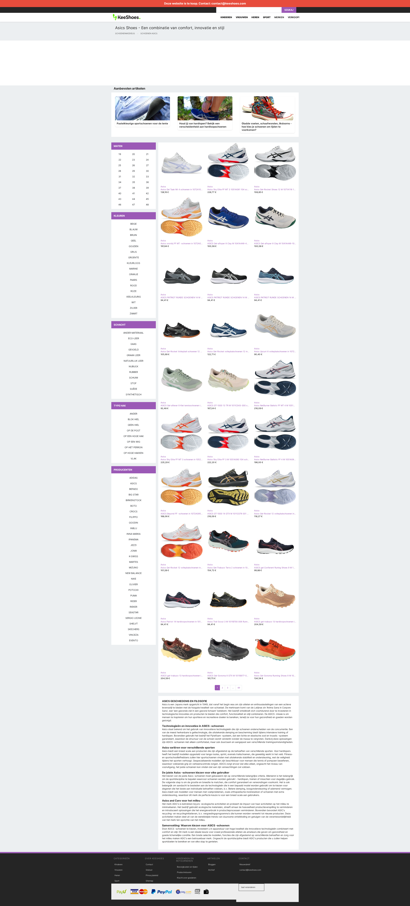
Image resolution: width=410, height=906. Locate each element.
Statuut (149, 870)
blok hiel (133, 419)
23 (133, 159)
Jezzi (134, 545)
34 (119, 182)
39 (147, 187)
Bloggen (212, 864)
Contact (149, 864)
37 (119, 187)
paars (133, 279)
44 (133, 199)
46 (119, 204)
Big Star (134, 494)
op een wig (133, 441)
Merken (279, 17)
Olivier (133, 584)
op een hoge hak (133, 436)
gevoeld (133, 349)
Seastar (133, 612)
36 (147, 182)
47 (133, 204)
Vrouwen (119, 870)
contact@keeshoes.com (228, 3)
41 (133, 193)
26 (133, 165)
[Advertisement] (96, 63)
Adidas (133, 477)
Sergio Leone (133, 618)
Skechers (133, 629)
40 (119, 193)
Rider (133, 601)
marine (133, 268)
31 (120, 176)
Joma (133, 550)
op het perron (134, 447)
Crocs (133, 511)
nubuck (133, 366)
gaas (133, 344)
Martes (133, 562)
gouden (133, 246)
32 (133, 176)
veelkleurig (133, 296)
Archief (211, 870)
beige (133, 223)
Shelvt (133, 623)
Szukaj (288, 9)
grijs (133, 251)
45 (147, 199)
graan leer (133, 355)
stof (133, 383)
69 (239, 687)
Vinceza (133, 634)
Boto (133, 505)
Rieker (133, 606)
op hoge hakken (133, 453)
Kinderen (119, 864)
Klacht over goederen (186, 878)
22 (120, 159)
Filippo (133, 517)
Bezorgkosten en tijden (187, 867)
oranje (133, 274)
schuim (133, 377)
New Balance (133, 573)
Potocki (133, 590)
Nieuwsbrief (244, 864)
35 (133, 182)
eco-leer (133, 338)
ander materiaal (133, 332)
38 (133, 187)
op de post (133, 430)
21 (147, 154)
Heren (117, 875)
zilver (133, 308)
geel (133, 240)
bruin (133, 235)
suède (133, 388)
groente (133, 257)
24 (147, 159)
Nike (133, 578)
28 (119, 171)
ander (133, 413)
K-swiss (133, 556)
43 (119, 199)
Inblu (133, 528)
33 (147, 176)
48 (147, 204)
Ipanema (133, 539)
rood (133, 285)
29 (133, 171)
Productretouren (184, 872)
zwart (133, 313)
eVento (133, 640)
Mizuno (133, 567)
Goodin (133, 522)
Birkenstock (133, 500)
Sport (117, 881)
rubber (133, 372)
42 (147, 193)
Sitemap (149, 881)
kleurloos (133, 263)
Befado (133, 489)
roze (133, 291)
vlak (133, 458)
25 (119, 165)
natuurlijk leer (133, 360)
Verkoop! (293, 17)
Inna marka (133, 533)
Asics (133, 483)
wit (133, 302)
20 (133, 154)
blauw (134, 229)
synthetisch (133, 394)
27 (147, 165)
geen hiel (133, 425)
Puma (133, 595)
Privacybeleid (152, 875)
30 (147, 171)
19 (120, 154)
